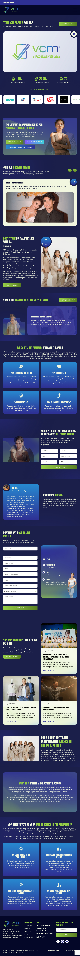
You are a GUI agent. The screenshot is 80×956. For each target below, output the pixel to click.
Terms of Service (54, 942)
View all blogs (12, 648)
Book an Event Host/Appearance (20, 147)
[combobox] (20, 583)
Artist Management (43, 917)
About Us (28, 917)
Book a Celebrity (14, 142)
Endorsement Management (41, 921)
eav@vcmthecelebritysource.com (57, 566)
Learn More (12, 285)
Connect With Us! (8, 2)
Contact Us (28, 929)
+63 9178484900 (51, 559)
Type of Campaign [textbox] (10, 583)
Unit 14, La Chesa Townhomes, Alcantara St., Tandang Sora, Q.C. (56, 575)
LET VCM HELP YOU (68, 300)
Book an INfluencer (34, 142)
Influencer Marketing (44, 925)
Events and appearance (40, 928)
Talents (27, 923)
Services (27, 920)
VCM (10, 942)
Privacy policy (71, 942)
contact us (68, 24)
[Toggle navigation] (74, 10)
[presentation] (70, 170)
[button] (45, 506)
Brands (27, 926)
